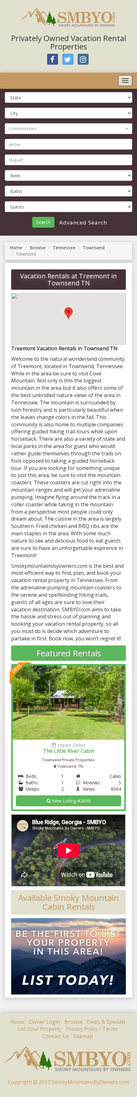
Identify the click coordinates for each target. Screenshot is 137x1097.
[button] (68, 128)
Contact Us (56, 1036)
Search (43, 222)
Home (16, 248)
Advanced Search (82, 222)
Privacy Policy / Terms (92, 1028)
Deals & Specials (106, 1021)
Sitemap (83, 1036)
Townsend (94, 248)
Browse (38, 248)
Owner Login (44, 1021)
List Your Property (39, 1028)
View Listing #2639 (70, 801)
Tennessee (64, 248)
